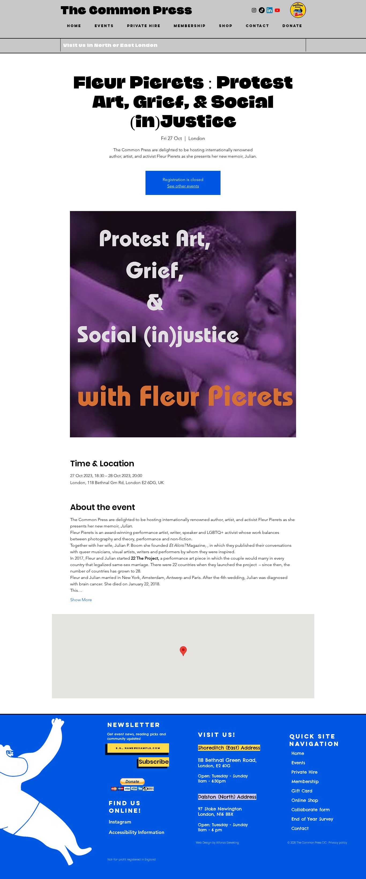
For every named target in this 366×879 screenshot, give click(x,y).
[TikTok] (262, 10)
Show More (81, 599)
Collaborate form (311, 809)
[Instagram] (254, 10)
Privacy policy (337, 843)
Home (298, 753)
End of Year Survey (312, 819)
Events (298, 762)
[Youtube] (277, 10)
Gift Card (302, 790)
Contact (300, 828)
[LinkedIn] (269, 10)
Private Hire (305, 772)
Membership (305, 781)
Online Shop (305, 800)
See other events (183, 186)
